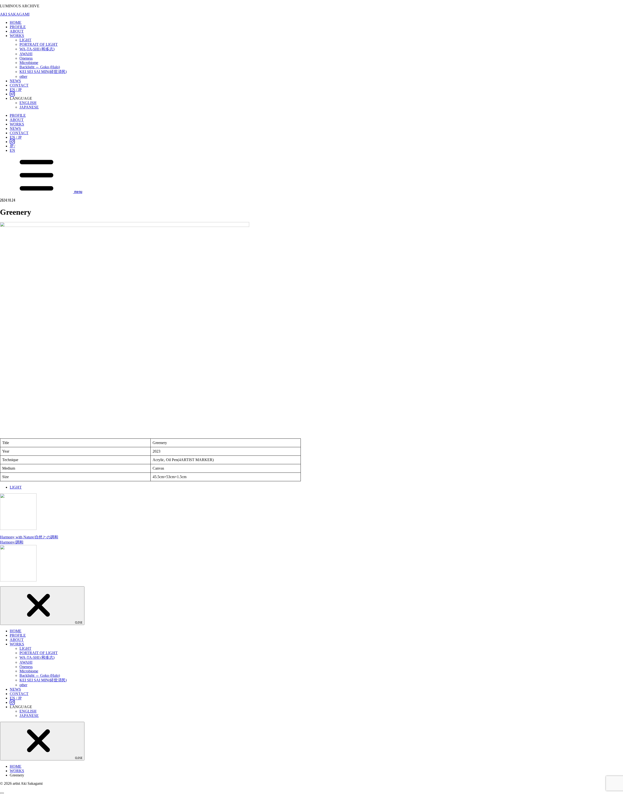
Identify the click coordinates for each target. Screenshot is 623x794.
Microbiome (28, 63)
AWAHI (25, 54)
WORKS (17, 36)
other (23, 76)
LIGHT (25, 40)
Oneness (26, 58)
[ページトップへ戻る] (2, 793)
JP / (12, 146)
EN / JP (16, 90)
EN (12, 150)
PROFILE (18, 27)
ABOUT (17, 31)
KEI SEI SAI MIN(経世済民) (43, 72)
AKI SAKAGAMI (14, 14)
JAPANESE (29, 107)
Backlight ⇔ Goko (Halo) (39, 67)
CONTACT (19, 85)
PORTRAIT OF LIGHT (38, 44)
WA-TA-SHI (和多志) (37, 49)
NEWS (15, 81)
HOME (15, 22)
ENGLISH (28, 103)
